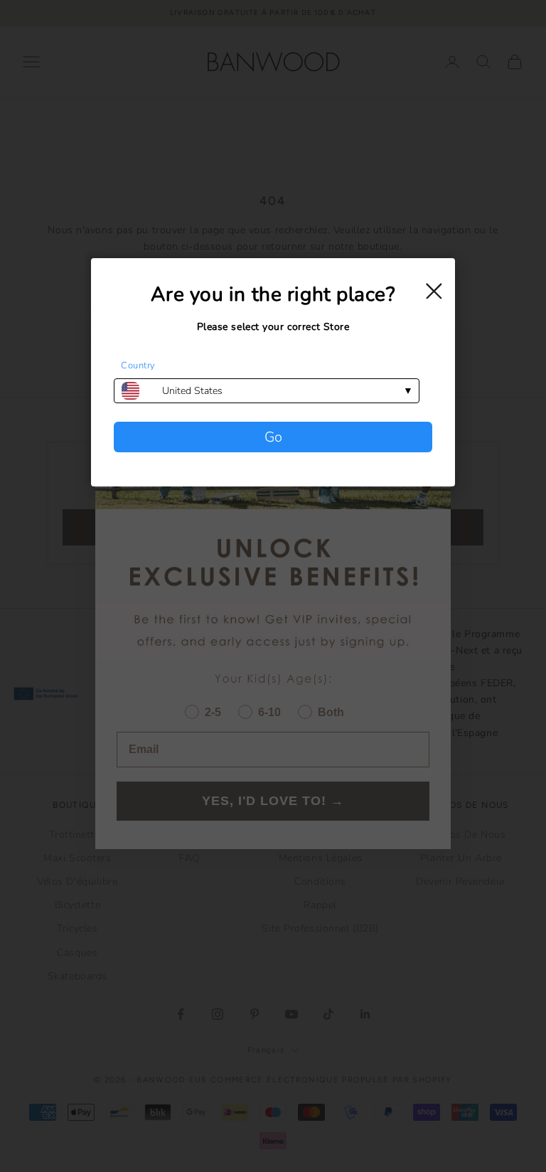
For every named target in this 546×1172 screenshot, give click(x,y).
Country (138, 365)
